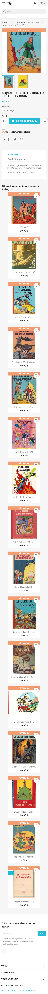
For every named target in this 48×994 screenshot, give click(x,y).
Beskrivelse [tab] (13, 154)
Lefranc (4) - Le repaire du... (24, 767)
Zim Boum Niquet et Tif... (24, 812)
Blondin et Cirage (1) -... (24, 722)
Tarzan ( (24, 227)
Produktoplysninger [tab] (18, 159)
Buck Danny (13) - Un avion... (24, 362)
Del (8, 139)
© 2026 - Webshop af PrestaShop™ (18, 990)
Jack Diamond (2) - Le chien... (24, 407)
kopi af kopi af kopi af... (24, 452)
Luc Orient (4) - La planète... (24, 497)
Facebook (4, 951)
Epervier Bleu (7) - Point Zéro (24, 677)
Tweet (14, 139)
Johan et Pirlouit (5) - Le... (24, 632)
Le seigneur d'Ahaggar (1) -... (24, 902)
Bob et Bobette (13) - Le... (24, 542)
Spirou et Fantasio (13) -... (24, 587)
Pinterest (21, 139)
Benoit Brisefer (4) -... (24, 317)
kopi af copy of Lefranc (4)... (24, 272)
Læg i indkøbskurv (24, 120)
